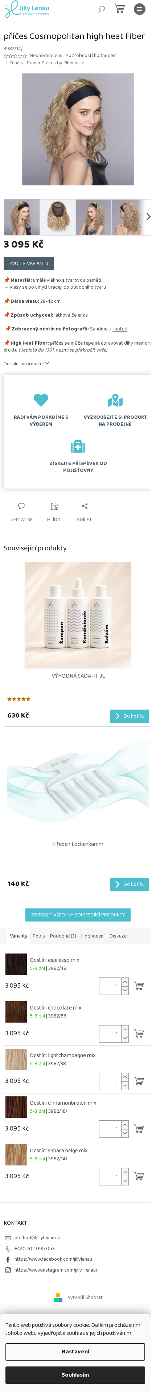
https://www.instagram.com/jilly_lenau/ (56, 1270)
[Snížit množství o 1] (124, 990)
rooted (119, 329)
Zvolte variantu (28, 264)
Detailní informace (23, 364)
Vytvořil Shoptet (85, 1297)
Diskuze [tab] (118, 936)
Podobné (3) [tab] (63, 936)
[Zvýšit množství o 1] (124, 982)
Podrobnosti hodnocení (91, 56)
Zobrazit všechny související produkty (78, 915)
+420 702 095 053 (35, 1249)
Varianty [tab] (19, 936)
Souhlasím (75, 1375)
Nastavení (75, 1351)
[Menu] (139, 9)
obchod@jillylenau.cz (37, 1238)
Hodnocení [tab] (92, 936)
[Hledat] (101, 9)
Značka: (46, 63)
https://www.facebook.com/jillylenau (53, 1259)
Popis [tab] (39, 936)
